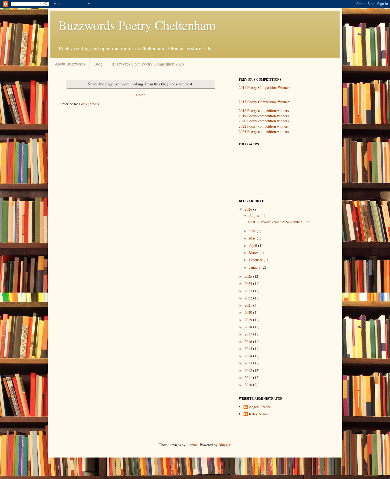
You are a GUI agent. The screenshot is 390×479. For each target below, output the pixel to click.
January (255, 267)
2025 (249, 276)
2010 (249, 384)
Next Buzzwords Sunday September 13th (279, 221)
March (254, 252)
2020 (249, 312)
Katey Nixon (258, 414)
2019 (249, 319)
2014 (249, 355)
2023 (249, 290)
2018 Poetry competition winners (264, 110)
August (255, 215)
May (253, 238)
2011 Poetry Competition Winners (264, 87)
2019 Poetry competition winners (264, 115)
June (253, 230)
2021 (249, 305)
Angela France (260, 407)
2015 (249, 348)
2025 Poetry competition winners (264, 131)
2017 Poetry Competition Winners (264, 101)
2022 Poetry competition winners (264, 126)
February (256, 259)
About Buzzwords (70, 64)
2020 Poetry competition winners (264, 120)
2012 (249, 370)
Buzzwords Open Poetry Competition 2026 (147, 64)
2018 (249, 326)
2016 (249, 341)
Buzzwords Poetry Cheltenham (137, 24)
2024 (249, 283)
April (253, 245)
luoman (192, 444)
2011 (249, 377)
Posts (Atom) (89, 103)
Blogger (224, 444)
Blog (98, 64)
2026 (249, 209)
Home (140, 94)
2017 (249, 334)
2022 (249, 298)
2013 (249, 362)
